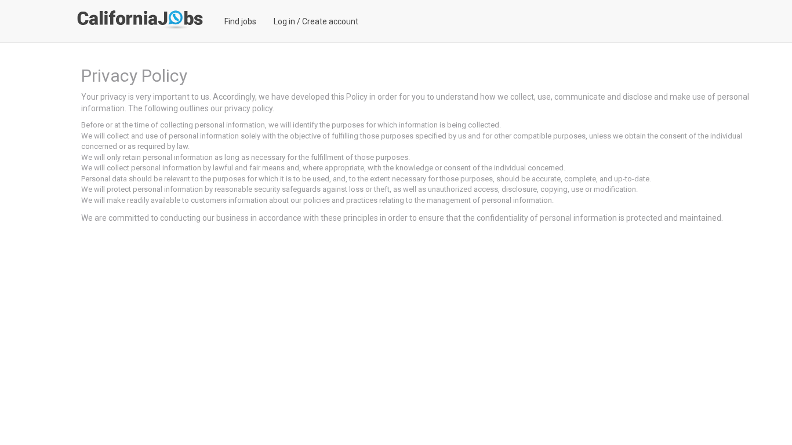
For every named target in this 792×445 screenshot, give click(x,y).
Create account (330, 21)
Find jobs (240, 21)
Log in (284, 21)
